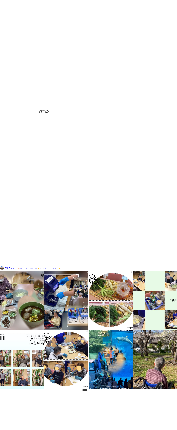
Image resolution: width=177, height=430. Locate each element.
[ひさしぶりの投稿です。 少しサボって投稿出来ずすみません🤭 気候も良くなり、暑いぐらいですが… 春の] (111, 359)
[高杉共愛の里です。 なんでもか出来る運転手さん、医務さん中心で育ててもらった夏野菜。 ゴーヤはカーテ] (111, 300)
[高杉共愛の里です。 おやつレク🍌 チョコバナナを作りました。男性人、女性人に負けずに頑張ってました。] (66, 359)
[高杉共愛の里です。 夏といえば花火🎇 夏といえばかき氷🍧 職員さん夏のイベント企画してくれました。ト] (66, 300)
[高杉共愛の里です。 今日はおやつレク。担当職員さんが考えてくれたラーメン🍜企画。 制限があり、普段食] (22, 300)
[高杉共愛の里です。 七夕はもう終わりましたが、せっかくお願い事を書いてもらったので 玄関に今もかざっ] (22, 359)
